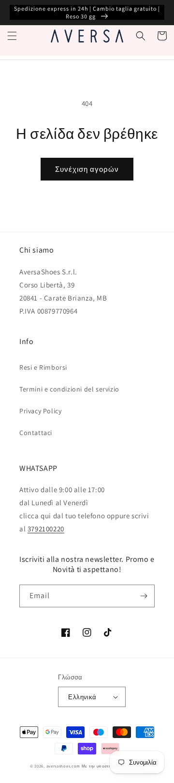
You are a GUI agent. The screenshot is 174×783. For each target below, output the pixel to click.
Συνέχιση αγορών (87, 169)
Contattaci (35, 432)
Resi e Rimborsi (43, 367)
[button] (12, 35)
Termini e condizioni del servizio (69, 389)
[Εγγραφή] (143, 596)
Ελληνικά (82, 697)
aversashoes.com (63, 765)
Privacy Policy (40, 411)
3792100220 (46, 528)
